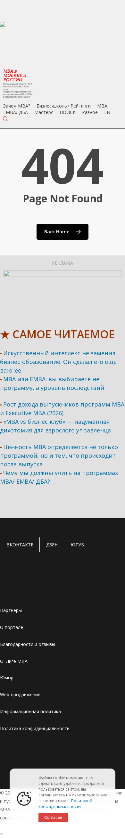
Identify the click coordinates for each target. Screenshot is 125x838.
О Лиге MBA (14, 661)
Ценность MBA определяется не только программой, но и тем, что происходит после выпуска (59, 455)
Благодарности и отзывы (27, 644)
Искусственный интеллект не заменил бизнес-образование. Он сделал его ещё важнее (58, 361)
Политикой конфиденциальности (65, 803)
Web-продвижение (20, 694)
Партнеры (11, 610)
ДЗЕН (52, 545)
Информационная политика (30, 711)
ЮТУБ (77, 545)
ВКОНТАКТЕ (19, 545)
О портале (11, 627)
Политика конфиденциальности (35, 728)
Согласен (53, 817)
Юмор (6, 677)
